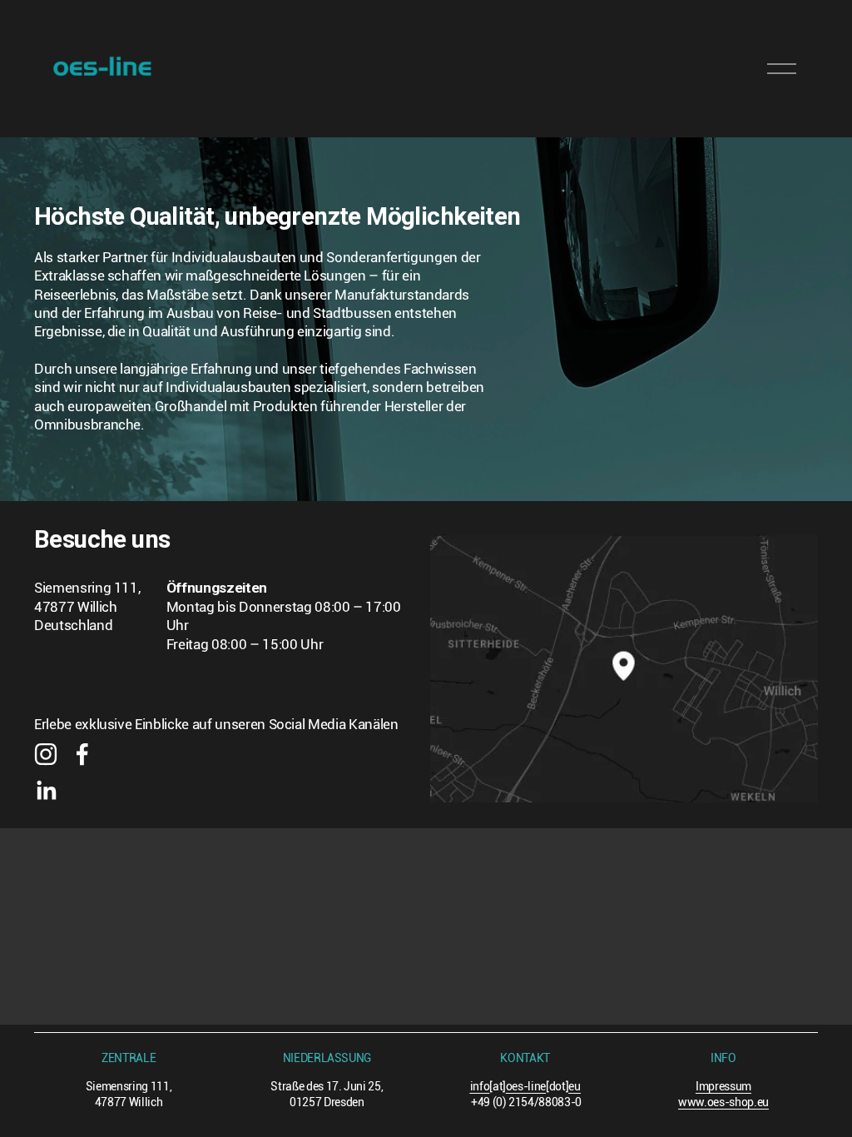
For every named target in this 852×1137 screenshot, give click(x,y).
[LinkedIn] (45, 790)
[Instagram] (45, 754)
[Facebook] (82, 754)
